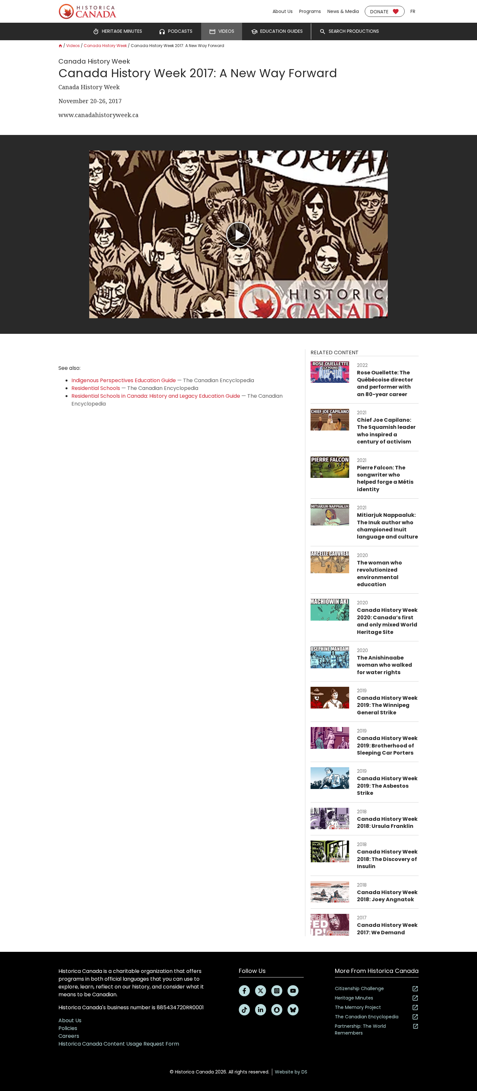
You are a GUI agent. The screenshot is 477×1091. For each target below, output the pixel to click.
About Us (283, 11)
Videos (73, 45)
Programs (310, 11)
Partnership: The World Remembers (360, 1029)
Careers (68, 1036)
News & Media (343, 11)
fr (412, 11)
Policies (67, 1028)
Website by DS (291, 1072)
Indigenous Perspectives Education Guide (123, 380)
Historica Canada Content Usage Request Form (118, 1044)
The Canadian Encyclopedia (366, 1016)
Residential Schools (95, 388)
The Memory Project (358, 1007)
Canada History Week (105, 45)
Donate (379, 11)
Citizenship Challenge (359, 988)
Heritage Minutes (354, 998)
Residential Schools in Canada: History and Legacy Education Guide (155, 396)
